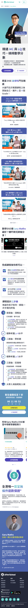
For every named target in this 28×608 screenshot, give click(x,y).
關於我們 (3, 580)
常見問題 (22, 582)
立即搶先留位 (14, 408)
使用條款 (8, 605)
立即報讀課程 (7, 71)
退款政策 (17, 507)
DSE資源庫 (13, 582)
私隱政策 (13, 605)
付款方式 (22, 585)
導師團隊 (3, 585)
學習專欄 (12, 580)
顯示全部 (13, 223)
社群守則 (3, 605)
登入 (24, 2)
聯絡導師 (21, 71)
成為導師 (3, 587)
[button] (2, 244)
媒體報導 (3, 582)
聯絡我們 (22, 580)
